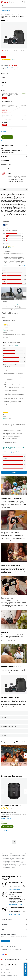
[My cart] (22, 2)
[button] (2, 50)
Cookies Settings (17, 949)
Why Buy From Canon (14, 914)
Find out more (10, 69)
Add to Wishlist (6, 140)
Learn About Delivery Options (16, 889)
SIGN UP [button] (5, 940)
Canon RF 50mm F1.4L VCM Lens (11, 805)
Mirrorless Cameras (6, 10)
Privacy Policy (13, 946)
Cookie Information (6, 949)
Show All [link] (3, 131)
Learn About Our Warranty (15, 904)
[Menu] (26, 2)
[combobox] (14, 6)
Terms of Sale (4, 946)
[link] (14, 95)
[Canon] (4, 2)
